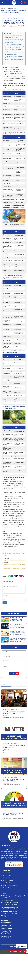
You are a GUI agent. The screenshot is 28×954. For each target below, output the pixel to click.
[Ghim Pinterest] (20, 576)
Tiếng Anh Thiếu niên (8, 877)
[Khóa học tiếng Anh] (25, 951)
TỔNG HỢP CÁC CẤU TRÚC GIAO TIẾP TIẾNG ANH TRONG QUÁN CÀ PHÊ (14, 712)
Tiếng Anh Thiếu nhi (8, 875)
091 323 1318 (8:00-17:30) (10, 909)
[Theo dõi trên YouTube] (10, 926)
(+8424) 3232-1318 (8, 900)
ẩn (9, 33)
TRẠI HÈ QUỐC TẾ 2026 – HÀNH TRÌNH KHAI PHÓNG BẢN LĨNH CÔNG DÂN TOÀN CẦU (18, 640)
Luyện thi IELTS (6, 883)
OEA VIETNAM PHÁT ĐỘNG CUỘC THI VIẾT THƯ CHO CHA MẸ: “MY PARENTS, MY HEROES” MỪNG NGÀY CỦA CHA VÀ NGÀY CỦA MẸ (18, 633)
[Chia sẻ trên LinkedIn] (22, 576)
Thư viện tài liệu (11, 8)
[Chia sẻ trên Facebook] (12, 576)
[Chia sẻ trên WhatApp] (9, 576)
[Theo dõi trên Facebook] (2, 926)
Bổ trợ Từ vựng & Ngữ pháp (10, 885)
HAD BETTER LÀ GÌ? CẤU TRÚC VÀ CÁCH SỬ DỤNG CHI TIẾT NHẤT (14, 746)
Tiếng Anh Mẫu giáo (8, 872)
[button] (2, 2)
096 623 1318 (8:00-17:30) (10, 913)
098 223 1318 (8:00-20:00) (10, 904)
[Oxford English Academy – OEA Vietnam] (14, 2)
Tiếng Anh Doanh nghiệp (9, 888)
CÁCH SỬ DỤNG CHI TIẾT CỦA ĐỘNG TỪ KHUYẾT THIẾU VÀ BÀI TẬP (13, 814)
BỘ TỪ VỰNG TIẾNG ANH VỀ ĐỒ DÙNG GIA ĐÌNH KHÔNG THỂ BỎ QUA (13, 780)
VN (22, 2)
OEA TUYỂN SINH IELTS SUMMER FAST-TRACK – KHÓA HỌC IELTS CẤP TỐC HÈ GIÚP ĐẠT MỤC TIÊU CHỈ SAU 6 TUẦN (18, 626)
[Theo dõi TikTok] (7, 926)
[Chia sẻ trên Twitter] (14, 576)
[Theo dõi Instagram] (5, 926)
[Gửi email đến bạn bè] (17, 576)
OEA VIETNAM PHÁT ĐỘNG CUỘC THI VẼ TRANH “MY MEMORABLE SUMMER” (17, 619)
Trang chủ (3, 8)
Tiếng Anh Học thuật (8, 880)
